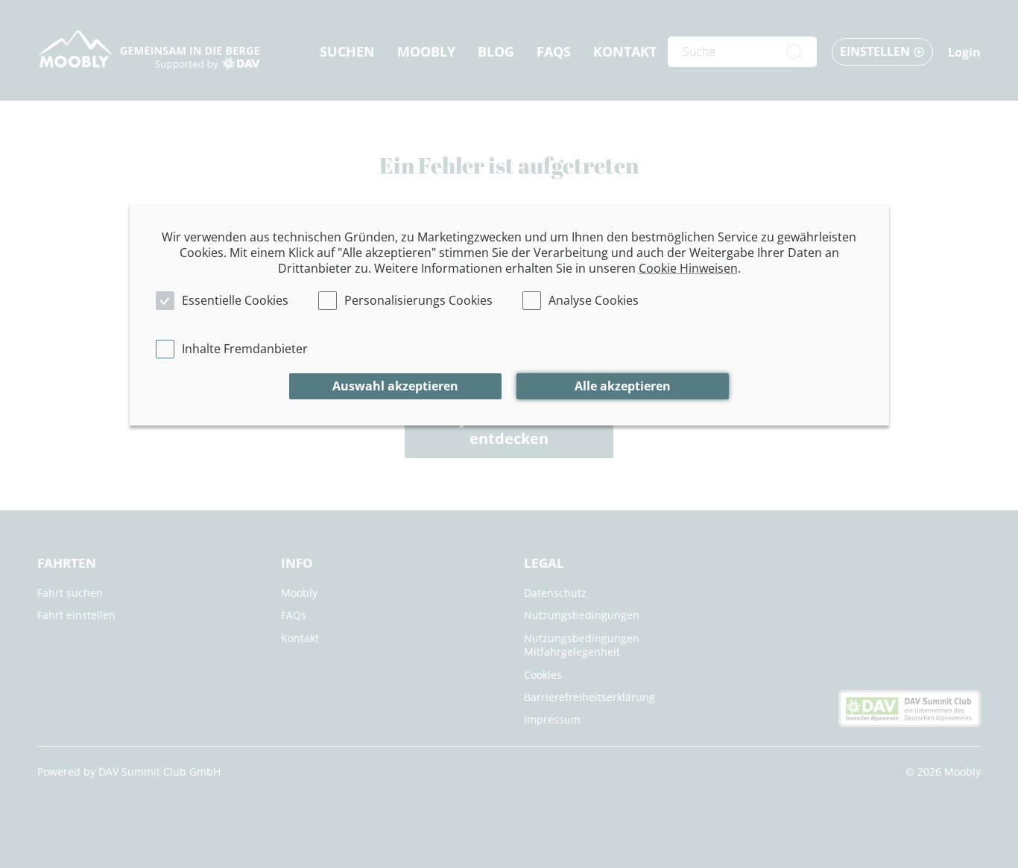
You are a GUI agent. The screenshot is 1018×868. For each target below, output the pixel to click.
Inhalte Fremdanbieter (245, 348)
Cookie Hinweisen (688, 268)
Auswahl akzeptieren (395, 386)
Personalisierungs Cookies (418, 300)
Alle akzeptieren (623, 386)
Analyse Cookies (593, 300)
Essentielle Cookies (235, 300)
